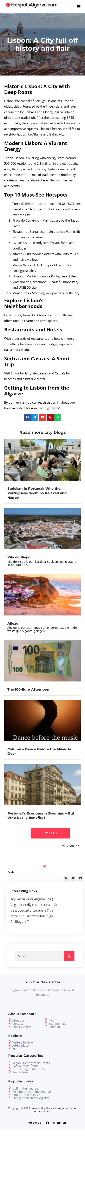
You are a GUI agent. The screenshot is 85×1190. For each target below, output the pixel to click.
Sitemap (54, 1027)
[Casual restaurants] (9, 1065)
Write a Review (22, 1042)
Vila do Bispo (19, 557)
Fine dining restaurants (28, 1069)
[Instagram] (53, 1123)
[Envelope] (65, 1123)
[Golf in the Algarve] (9, 1087)
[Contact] (9, 1022)
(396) (49, 899)
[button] (27, 417)
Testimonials (57, 1024)
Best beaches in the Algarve (31, 1092)
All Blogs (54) (20, 921)
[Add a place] (9, 1044)
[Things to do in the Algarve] (9, 1097)
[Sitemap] (46, 1025)
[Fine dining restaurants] (9, 1068)
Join (15, 1049)
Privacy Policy (21, 1027)
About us (18, 1020)
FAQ (51, 1020)
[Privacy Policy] (9, 1025)
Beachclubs (20, 1072)
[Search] (69, 956)
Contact (17, 1024)
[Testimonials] (46, 1022)
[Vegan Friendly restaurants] (9, 1062)
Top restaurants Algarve (28, 899)
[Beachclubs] (9, 1071)
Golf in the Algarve (25, 1088)
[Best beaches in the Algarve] (9, 1090)
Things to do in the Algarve (31, 1098)
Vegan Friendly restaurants (31, 1063)
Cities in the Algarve (26, 1095)
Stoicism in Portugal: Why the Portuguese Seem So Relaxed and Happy (37, 493)
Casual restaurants (25, 1066)
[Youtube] (59, 1123)
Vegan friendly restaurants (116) (34, 904)
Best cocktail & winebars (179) (32, 910)
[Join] (9, 1047)
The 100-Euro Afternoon (28, 689)
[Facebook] (47, 1123)
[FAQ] (46, 1019)
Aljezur (13, 623)
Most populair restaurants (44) (32, 916)
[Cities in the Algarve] (9, 1093)
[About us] (9, 1019)
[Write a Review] (9, 1041)
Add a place (20, 1045)
